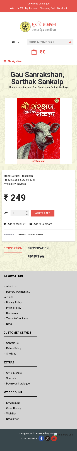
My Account (31, 8)
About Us (11, 286)
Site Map (11, 353)
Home (12, 87)
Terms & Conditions (17, 318)
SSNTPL (53, 433)
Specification (38, 248)
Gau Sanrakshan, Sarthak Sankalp (50, 87)
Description (13, 248)
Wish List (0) (16, 8)
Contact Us (12, 343)
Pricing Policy (13, 307)
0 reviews (21, 234)
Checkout (62, 8)
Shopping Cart (47, 8)
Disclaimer (12, 313)
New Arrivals (24, 87)
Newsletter (12, 418)
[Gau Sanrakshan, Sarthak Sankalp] (38, 131)
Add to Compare (42, 224)
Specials (11, 378)
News (9, 323)
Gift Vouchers (14, 372)
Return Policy (13, 348)
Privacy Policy (14, 302)
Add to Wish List (16, 224)
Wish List (11, 413)
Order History (13, 408)
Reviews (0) (36, 256)
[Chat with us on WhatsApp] (63, 435)
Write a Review (35, 234)
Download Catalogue (38, 3)
